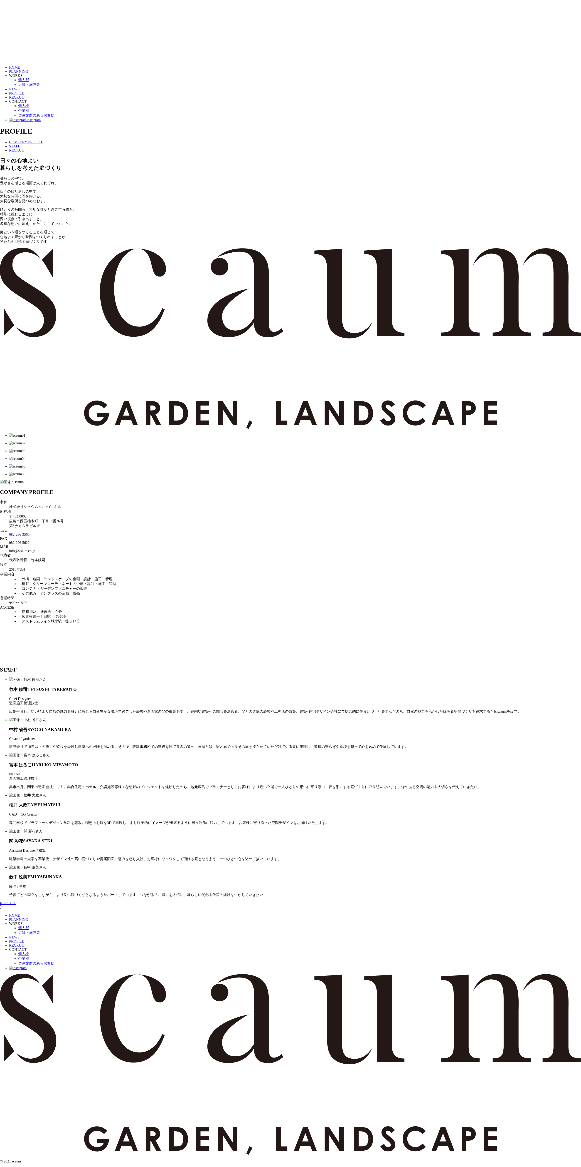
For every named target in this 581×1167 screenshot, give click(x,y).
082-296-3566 (19, 534)
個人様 (23, 106)
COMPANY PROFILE (26, 142)
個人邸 (23, 80)
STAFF (14, 146)
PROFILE (16, 93)
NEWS (14, 89)
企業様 (23, 110)
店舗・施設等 (29, 85)
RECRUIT (17, 97)
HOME (14, 67)
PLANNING (18, 71)
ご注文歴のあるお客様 (36, 115)
